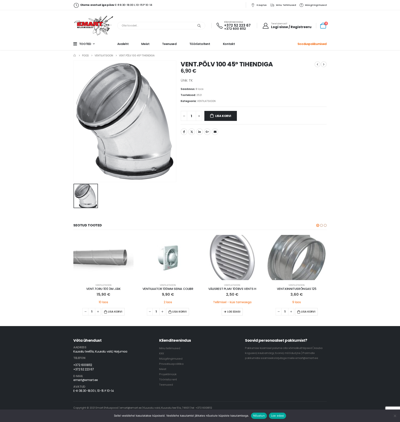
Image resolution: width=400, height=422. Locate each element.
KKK (161, 353)
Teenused (169, 44)
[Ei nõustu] (395, 416)
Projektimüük (168, 374)
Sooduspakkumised (312, 44)
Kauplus (262, 5)
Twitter (191, 131)
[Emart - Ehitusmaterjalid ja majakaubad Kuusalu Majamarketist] (94, 25)
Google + (207, 131)
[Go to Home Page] (74, 55)
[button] (318, 225)
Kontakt (229, 44)
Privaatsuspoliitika (171, 364)
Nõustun (259, 415)
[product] (103, 257)
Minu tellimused (286, 5)
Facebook (184, 131)
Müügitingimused (316, 5)
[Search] (199, 25)
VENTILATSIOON (206, 101)
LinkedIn (199, 131)
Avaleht (123, 44)
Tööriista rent (199, 44)
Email (215, 131)
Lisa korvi (223, 116)
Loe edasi (233, 311)
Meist (145, 44)
